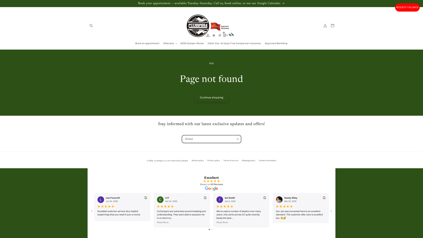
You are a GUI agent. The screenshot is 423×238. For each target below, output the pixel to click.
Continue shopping (211, 97)
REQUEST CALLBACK (407, 7)
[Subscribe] (237, 139)
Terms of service (230, 160)
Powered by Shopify (179, 161)
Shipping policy (248, 160)
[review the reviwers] (145, 198)
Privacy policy (213, 160)
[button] (91, 25)
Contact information (267, 160)
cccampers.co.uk (162, 161)
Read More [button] (163, 222)
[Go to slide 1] (209, 229)
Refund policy (198, 160)
